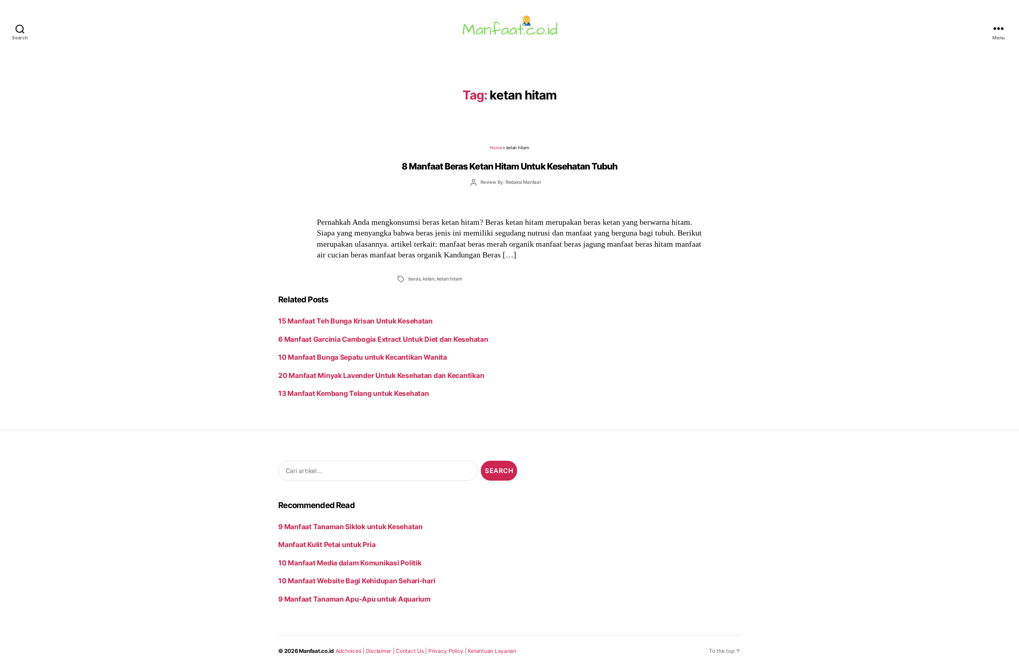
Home (496, 147)
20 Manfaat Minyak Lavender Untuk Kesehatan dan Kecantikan (381, 375)
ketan (429, 279)
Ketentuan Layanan (492, 651)
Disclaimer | (381, 651)
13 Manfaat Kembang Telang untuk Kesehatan (353, 393)
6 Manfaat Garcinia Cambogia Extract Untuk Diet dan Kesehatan (383, 339)
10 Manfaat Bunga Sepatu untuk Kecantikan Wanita (362, 357)
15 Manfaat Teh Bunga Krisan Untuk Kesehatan (355, 321)
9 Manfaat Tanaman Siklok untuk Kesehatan (350, 526)
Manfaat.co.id (316, 651)
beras (414, 279)
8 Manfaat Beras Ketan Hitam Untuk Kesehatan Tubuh (509, 166)
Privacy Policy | (448, 651)
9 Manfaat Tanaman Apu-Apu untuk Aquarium (354, 599)
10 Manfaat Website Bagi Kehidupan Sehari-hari (356, 581)
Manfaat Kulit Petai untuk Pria (326, 544)
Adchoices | (351, 651)
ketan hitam (449, 279)
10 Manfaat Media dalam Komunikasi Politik (349, 563)
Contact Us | (412, 651)
